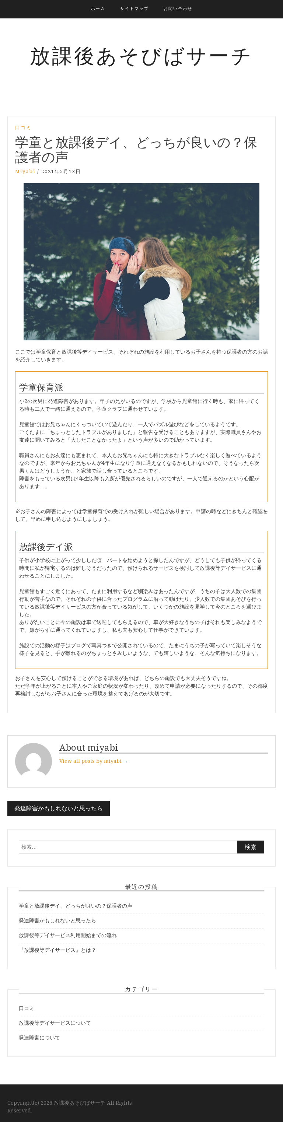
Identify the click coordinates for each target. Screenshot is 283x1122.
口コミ (23, 127)
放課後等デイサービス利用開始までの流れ (68, 935)
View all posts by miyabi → (93, 761)
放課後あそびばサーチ (141, 56)
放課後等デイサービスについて (55, 1023)
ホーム (98, 8)
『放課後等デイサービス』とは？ (57, 950)
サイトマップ (134, 8)
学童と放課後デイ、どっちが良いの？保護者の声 (75, 906)
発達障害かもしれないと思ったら (58, 808)
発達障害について (39, 1038)
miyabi (25, 171)
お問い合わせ (178, 8)
